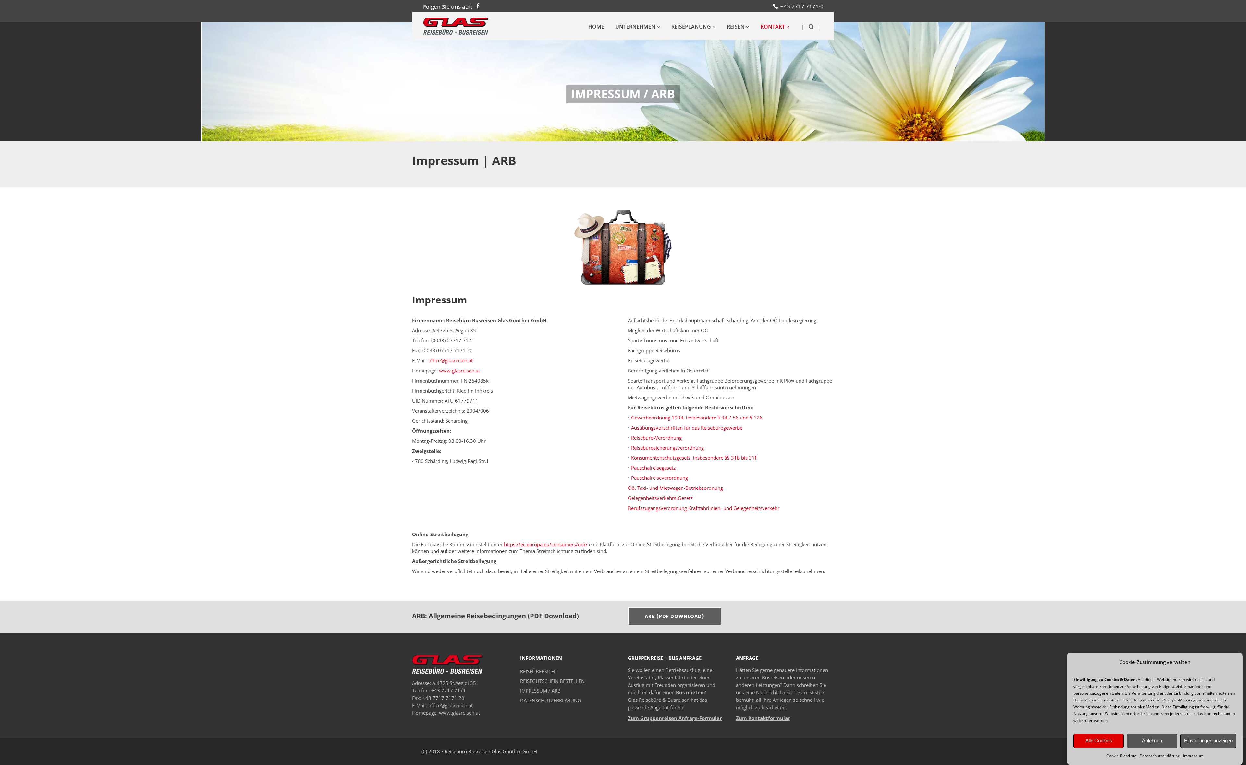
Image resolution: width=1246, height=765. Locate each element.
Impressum (1193, 756)
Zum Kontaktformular (763, 718)
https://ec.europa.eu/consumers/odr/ (546, 544)
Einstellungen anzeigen (1208, 741)
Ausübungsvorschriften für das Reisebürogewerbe (686, 427)
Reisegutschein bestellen (552, 681)
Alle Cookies (1098, 741)
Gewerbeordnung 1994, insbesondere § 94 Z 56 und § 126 (697, 417)
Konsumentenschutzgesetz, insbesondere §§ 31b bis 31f (693, 457)
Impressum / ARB (540, 691)
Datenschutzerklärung (1160, 756)
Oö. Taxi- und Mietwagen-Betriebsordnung (675, 488)
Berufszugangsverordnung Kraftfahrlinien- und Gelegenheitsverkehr (703, 508)
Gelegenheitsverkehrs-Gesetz (660, 498)
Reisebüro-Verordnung (656, 437)
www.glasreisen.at (459, 370)
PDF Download (553, 615)
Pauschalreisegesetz (653, 468)
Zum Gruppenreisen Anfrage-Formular (675, 718)
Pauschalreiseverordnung (659, 478)
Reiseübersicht (538, 671)
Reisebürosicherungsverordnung (667, 447)
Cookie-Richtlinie (1121, 756)
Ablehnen (1152, 741)
